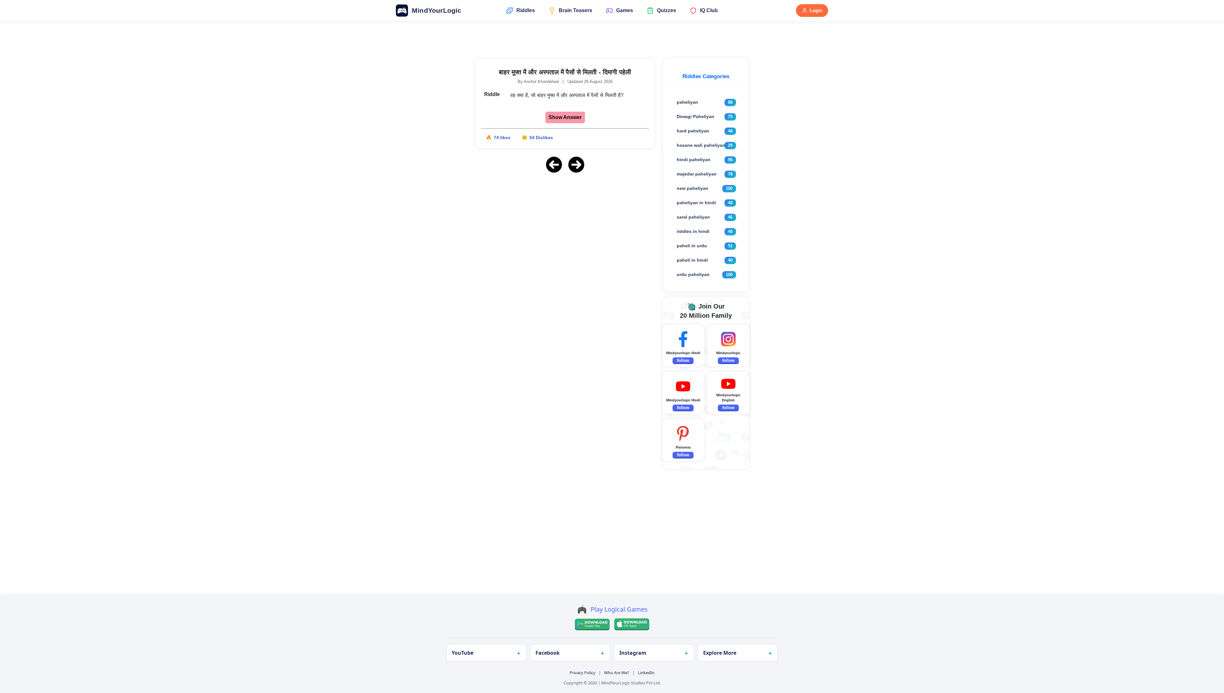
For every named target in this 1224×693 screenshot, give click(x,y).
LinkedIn (646, 672)
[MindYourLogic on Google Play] (592, 624)
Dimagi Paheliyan (695, 116)
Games (624, 10)
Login (816, 10)
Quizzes (666, 10)
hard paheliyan (693, 130)
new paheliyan (692, 188)
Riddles (525, 10)
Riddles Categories (705, 76)
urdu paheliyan (693, 274)
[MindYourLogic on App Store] (631, 624)
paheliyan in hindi (696, 202)
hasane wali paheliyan (701, 145)
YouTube (462, 652)
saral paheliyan (693, 217)
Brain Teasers (575, 10)
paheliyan (687, 102)
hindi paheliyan (693, 159)
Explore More (719, 652)
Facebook (548, 652)
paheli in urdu (692, 245)
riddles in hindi (693, 231)
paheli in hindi (692, 260)
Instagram (632, 652)
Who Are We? (616, 672)
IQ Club (709, 10)
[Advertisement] (565, 223)
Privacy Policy (582, 672)
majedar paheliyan (697, 173)
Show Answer (565, 117)
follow (683, 360)
